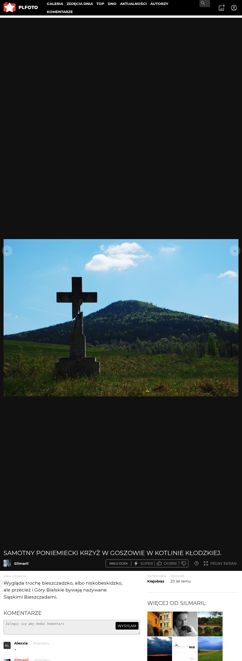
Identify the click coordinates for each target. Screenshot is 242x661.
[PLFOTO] (20, 7)
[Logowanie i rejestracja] (234, 7)
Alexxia (21, 643)
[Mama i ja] (185, 624)
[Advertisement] (121, 51)
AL (7, 645)
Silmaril (21, 563)
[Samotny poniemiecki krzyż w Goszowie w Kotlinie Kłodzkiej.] (7, 563)
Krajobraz (155, 581)
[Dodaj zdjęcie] (221, 7)
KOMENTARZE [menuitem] (60, 11)
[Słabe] (183, 563)
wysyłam (126, 626)
